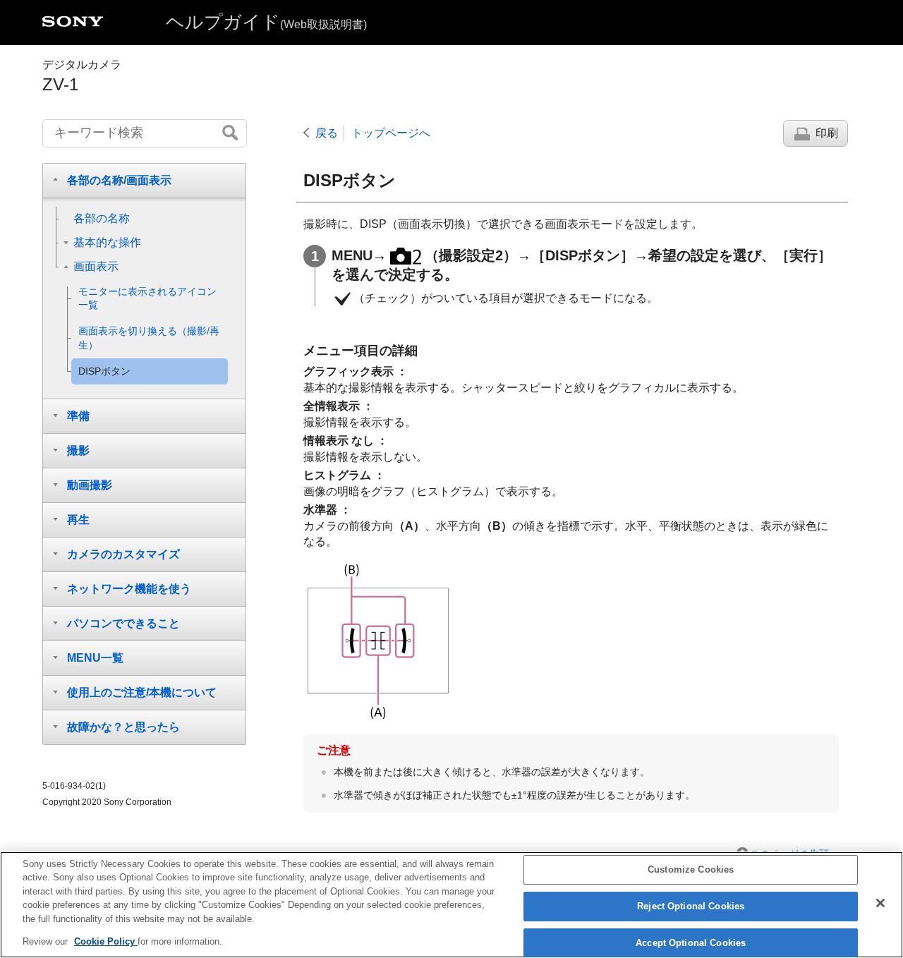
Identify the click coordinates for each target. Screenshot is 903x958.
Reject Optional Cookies (690, 906)
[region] (451, 904)
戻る (326, 133)
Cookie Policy (106, 941)
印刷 (827, 133)
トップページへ (390, 133)
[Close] (880, 902)
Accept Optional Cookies (691, 943)
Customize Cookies (691, 870)
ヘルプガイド (266, 21)
